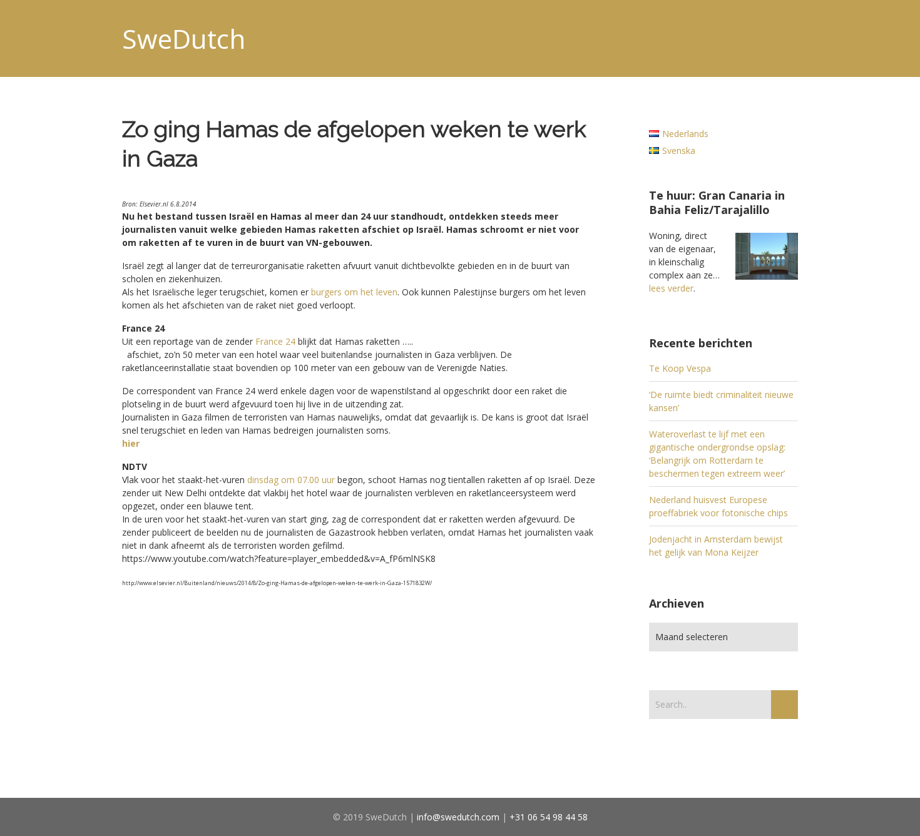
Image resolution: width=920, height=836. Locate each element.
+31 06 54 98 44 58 (548, 817)
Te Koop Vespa (680, 368)
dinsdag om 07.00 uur (291, 480)
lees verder (671, 288)
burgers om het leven (354, 292)
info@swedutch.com (458, 817)
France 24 (275, 341)
